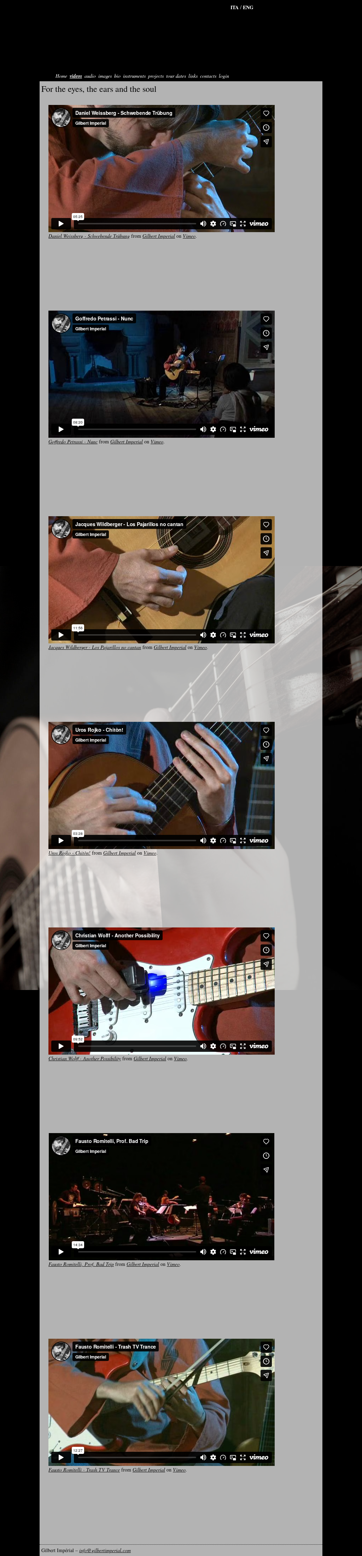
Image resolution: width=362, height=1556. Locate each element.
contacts (208, 75)
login (224, 75)
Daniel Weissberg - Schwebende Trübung (89, 235)
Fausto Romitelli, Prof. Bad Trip (81, 1264)
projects (156, 75)
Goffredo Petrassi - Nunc (73, 441)
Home (61, 75)
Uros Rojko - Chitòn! (69, 852)
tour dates (176, 75)
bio (117, 75)
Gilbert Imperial (158, 235)
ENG (248, 7)
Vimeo (189, 235)
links (193, 75)
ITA (235, 7)
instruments (134, 75)
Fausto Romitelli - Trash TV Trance (84, 1469)
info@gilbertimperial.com (105, 1550)
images (105, 75)
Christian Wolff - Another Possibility (84, 1058)
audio (90, 75)
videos (76, 75)
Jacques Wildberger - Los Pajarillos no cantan (94, 647)
